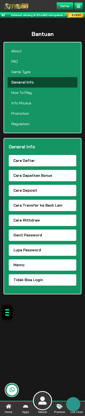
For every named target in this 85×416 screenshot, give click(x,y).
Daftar (65, 6)
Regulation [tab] (20, 123)
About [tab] (16, 51)
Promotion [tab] (20, 113)
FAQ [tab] (14, 61)
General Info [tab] (22, 82)
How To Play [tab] (21, 92)
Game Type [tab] (20, 71)
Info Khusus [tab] (21, 103)
